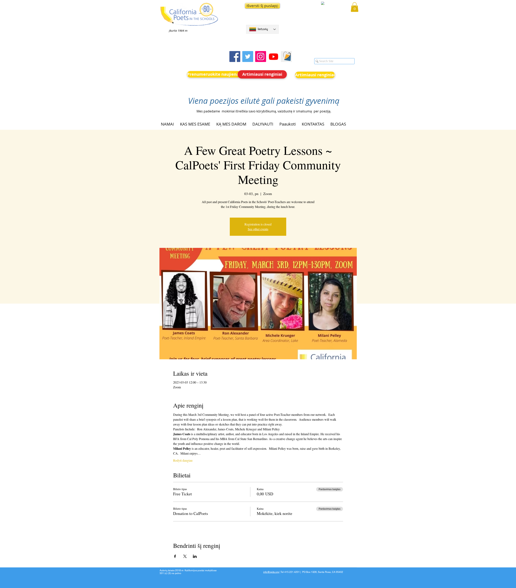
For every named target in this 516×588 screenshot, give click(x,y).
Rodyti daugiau (182, 460)
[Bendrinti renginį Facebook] (175, 556)
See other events (258, 229)
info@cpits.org (271, 572)
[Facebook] (234, 56)
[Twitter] (247, 56)
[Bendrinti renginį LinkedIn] (195, 556)
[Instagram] (260, 56)
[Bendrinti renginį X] (185, 556)
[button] (262, 5)
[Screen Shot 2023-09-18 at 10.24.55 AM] (286, 56)
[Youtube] (273, 56)
